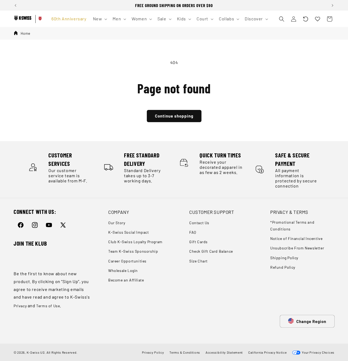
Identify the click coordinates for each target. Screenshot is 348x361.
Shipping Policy (284, 257)
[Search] (282, 19)
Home (25, 33)
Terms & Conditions (184, 352)
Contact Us (199, 222)
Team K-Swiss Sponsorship (133, 251)
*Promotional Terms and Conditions (292, 225)
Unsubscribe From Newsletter (297, 248)
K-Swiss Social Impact (128, 232)
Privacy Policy (153, 352)
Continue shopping (174, 115)
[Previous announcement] (15, 5)
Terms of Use (48, 305)
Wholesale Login (123, 270)
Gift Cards (198, 241)
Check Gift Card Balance (211, 251)
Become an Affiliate (126, 280)
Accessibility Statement (224, 352)
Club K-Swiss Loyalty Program (135, 241)
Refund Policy (282, 267)
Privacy (20, 305)
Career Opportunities (127, 261)
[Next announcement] (332, 5)
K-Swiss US (36, 352)
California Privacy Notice (267, 352)
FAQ (192, 232)
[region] (174, 5)
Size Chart (198, 261)
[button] (306, 19)
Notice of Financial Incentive (296, 238)
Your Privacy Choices (317, 352)
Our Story (116, 222)
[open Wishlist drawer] (318, 19)
